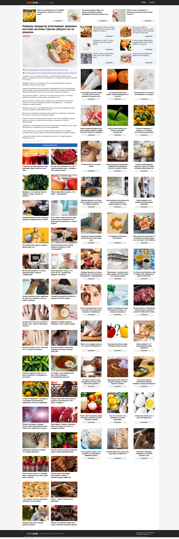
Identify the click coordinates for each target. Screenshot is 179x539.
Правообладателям (29, 538)
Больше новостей (50, 145)
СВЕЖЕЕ (143, 2)
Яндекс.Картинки (39, 141)
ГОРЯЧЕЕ (152, 2)
